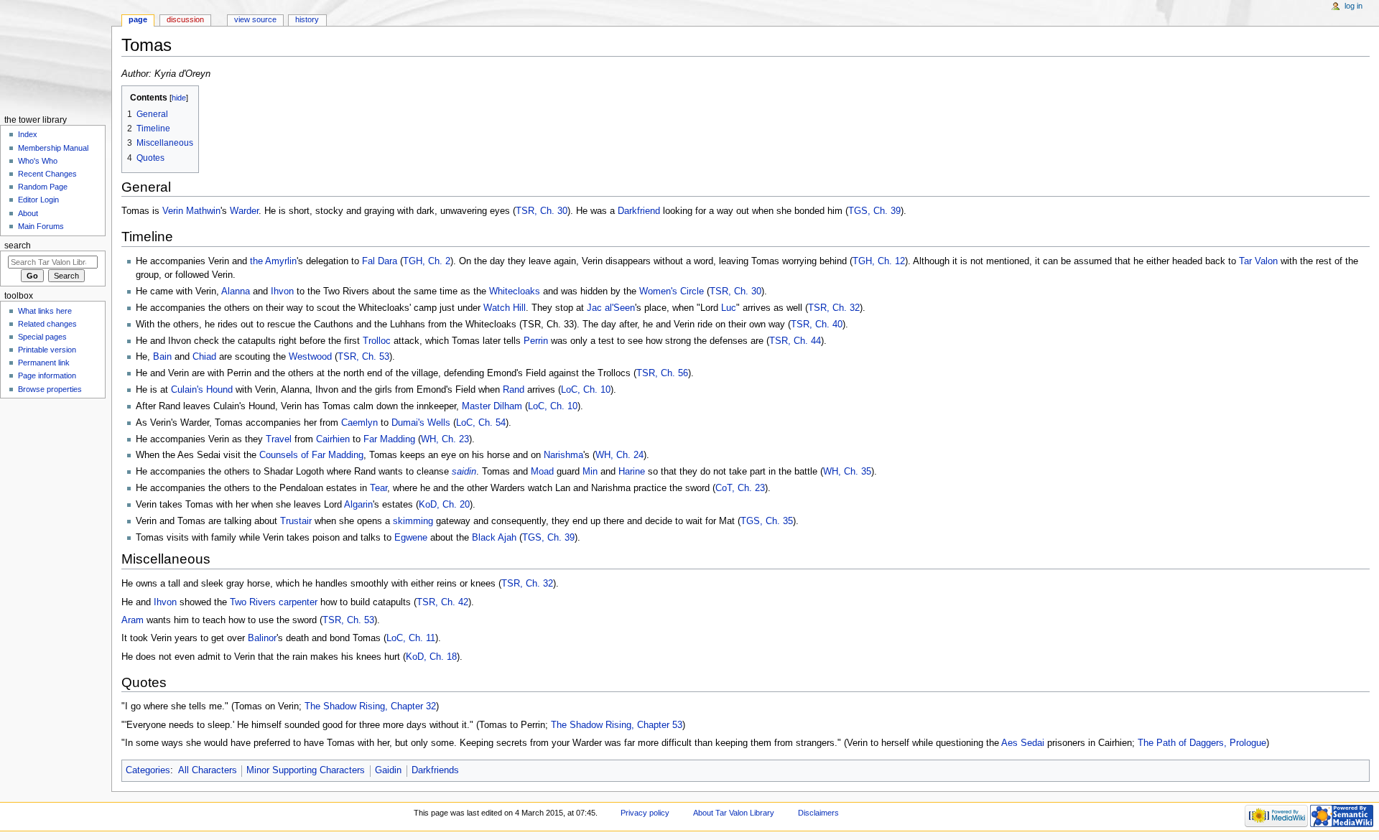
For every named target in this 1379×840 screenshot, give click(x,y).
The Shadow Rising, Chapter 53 (616, 725)
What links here (45, 311)
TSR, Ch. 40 (816, 324)
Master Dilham (492, 406)
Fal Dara (379, 261)
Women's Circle (671, 291)
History (307, 19)
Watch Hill (504, 308)
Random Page (43, 186)
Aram (132, 620)
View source (255, 19)
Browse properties (50, 389)
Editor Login (38, 199)
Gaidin (388, 770)
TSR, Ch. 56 (662, 373)
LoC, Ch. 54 (481, 423)
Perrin (536, 341)
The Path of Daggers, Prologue (1202, 743)
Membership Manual (53, 148)
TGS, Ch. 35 (766, 521)
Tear (378, 488)
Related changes (47, 323)
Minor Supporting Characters (305, 770)
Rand (513, 390)
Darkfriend (639, 211)
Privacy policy (645, 812)
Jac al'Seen (611, 308)
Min (590, 472)
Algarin (358, 505)
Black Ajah (494, 538)
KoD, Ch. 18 (431, 657)
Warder (244, 211)
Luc (728, 308)
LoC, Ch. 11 (410, 638)
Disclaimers (818, 812)
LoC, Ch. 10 (585, 390)
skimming (413, 521)
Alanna (235, 291)
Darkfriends (435, 770)
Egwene (410, 538)
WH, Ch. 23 (445, 439)
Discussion (185, 19)
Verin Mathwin (191, 211)
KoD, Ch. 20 (444, 505)
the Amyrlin (273, 261)
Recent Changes (47, 173)
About (28, 213)
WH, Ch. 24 (619, 455)
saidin (464, 472)
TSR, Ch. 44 (795, 341)
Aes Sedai (1022, 743)
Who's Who (37, 161)
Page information (47, 375)
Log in (1353, 5)
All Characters (207, 770)
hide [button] (179, 97)
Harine (631, 472)
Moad (542, 472)
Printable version (47, 349)
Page (138, 19)
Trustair (296, 521)
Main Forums (41, 226)
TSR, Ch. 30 (541, 211)
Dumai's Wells (420, 423)
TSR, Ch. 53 (363, 357)
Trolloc (377, 341)
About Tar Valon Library (733, 812)
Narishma (563, 455)
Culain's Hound (202, 390)
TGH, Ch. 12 (879, 261)
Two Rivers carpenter (273, 602)
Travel (279, 439)
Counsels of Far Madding (311, 455)
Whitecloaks (514, 291)
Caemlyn (359, 423)
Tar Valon (1258, 261)
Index (27, 134)
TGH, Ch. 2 (426, 261)
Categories (148, 770)
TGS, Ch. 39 (874, 211)
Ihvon (282, 291)
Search (17, 245)
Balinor (262, 638)
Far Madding (389, 439)
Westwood (310, 357)
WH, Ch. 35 (847, 472)
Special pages (42, 336)
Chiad (204, 357)
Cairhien (333, 439)
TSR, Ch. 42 (442, 602)
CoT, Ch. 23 (740, 488)
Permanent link (44, 362)
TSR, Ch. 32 (834, 308)
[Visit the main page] (55, 55)
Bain (162, 357)
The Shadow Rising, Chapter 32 (370, 706)
